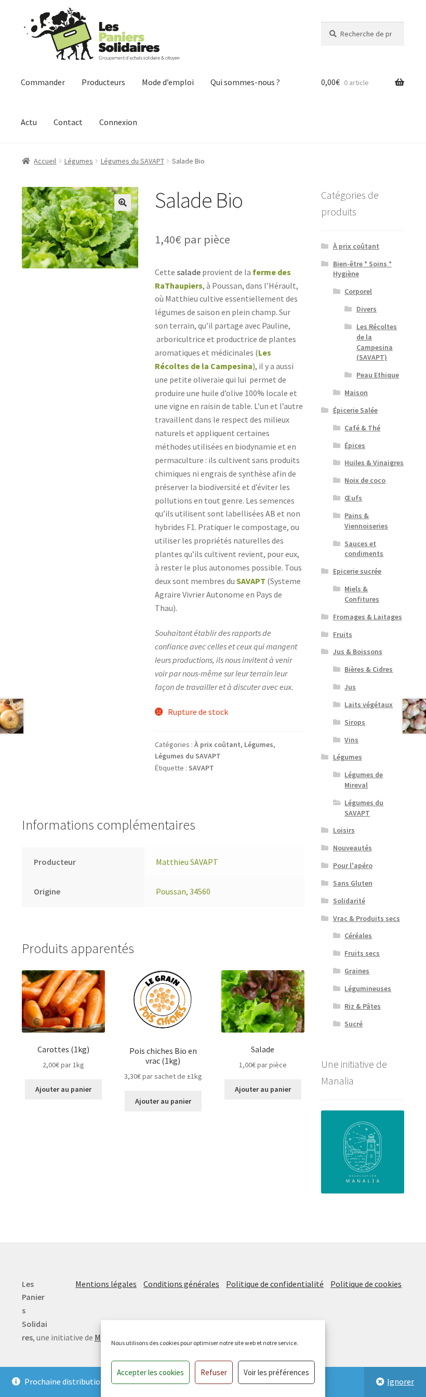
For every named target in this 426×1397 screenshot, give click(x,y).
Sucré (353, 1023)
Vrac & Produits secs (366, 918)
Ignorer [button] (400, 1381)
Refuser (214, 1372)
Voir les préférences (276, 1372)
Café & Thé (362, 427)
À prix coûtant (217, 744)
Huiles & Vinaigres (374, 462)
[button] (122, 202)
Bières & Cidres (368, 669)
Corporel (358, 291)
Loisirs (344, 830)
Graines (356, 970)
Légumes (78, 161)
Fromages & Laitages (367, 616)
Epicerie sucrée (357, 571)
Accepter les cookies (150, 1372)
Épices (354, 445)
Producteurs (103, 82)
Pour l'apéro (352, 865)
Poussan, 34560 (183, 891)
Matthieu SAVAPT (187, 862)
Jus (350, 686)
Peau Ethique (377, 374)
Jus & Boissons (357, 651)
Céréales (358, 935)
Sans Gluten (352, 883)
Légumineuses (367, 988)
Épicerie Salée (355, 410)
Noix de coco (364, 480)
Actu (29, 122)
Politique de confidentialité (275, 1284)
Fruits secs (362, 953)
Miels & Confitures (361, 594)
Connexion (118, 122)
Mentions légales (106, 1284)
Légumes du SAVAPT (132, 161)
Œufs (353, 498)
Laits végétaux (368, 704)
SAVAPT (250, 581)
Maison (356, 392)
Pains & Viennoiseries (366, 521)
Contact (68, 122)
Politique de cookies (366, 1284)
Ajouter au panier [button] (63, 1089)
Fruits (342, 634)
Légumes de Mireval (363, 780)
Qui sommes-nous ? (245, 82)
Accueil (45, 161)
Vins (351, 739)
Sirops (354, 722)
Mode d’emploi (168, 82)
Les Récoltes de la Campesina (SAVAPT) (376, 342)
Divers (366, 309)
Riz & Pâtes (362, 1006)
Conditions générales (181, 1284)
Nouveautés (352, 847)
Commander (43, 82)
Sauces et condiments (363, 549)
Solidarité (349, 900)
